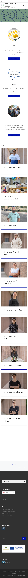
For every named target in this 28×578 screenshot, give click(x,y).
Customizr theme (21, 575)
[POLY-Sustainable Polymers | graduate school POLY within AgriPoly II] (2, 5)
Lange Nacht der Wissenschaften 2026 (9, 511)
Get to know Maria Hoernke (14, 392)
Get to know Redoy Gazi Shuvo (8, 509)
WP (8, 575)
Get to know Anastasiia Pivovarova (9, 518)
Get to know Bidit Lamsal (13, 225)
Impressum (4, 499)
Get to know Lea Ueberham (14, 365)
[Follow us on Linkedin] (1, 1)
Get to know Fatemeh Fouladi (8, 515)
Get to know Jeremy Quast (13, 310)
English (7, 492)
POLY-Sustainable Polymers (13, 571)
